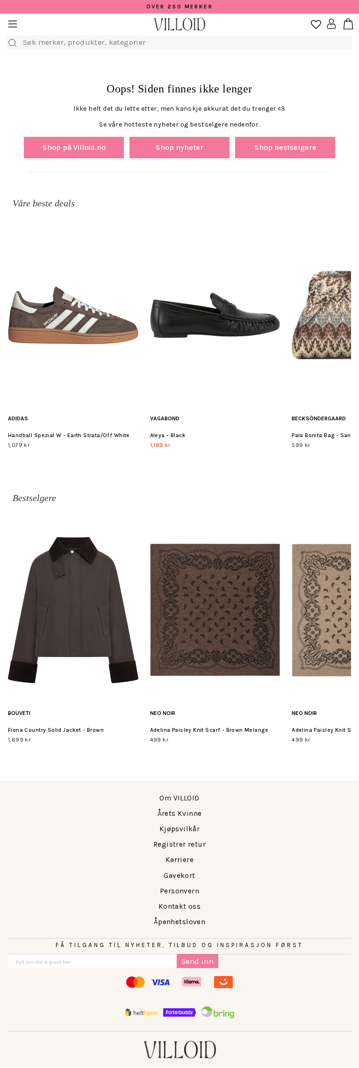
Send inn (197, 961)
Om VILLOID (179, 798)
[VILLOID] (179, 24)
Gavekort (179, 875)
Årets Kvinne (180, 813)
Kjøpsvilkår (179, 829)
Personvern (179, 891)
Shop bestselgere (285, 147)
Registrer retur (179, 844)
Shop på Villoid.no (74, 147)
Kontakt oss (179, 906)
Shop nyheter (179, 147)
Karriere (179, 860)
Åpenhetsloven (179, 922)
